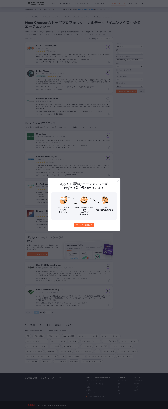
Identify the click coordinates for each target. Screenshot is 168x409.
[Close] (118, 180)
